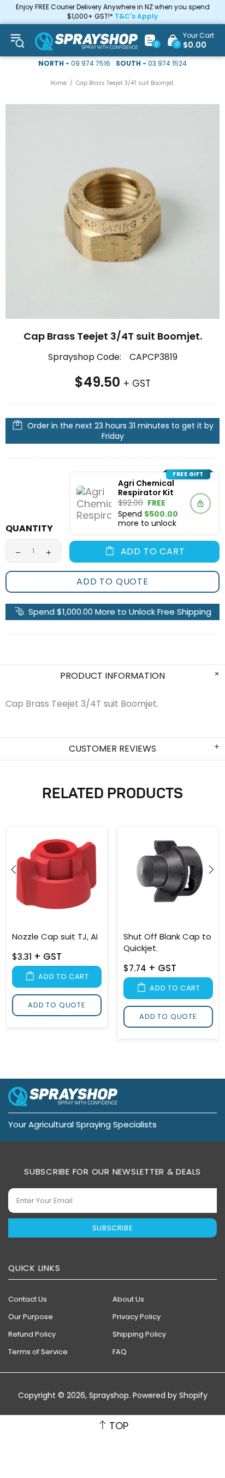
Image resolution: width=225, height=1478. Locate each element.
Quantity (29, 528)
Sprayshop (86, 41)
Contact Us (27, 1299)
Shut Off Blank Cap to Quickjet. (167, 942)
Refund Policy (32, 1334)
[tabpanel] (56, 929)
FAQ (119, 1352)
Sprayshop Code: (84, 357)
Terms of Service (38, 1352)
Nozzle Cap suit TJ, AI (55, 936)
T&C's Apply (136, 16)
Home (58, 83)
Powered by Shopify (170, 1395)
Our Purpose (30, 1316)
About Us (128, 1299)
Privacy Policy (136, 1316)
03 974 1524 (167, 63)
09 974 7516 (90, 63)
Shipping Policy (139, 1334)
